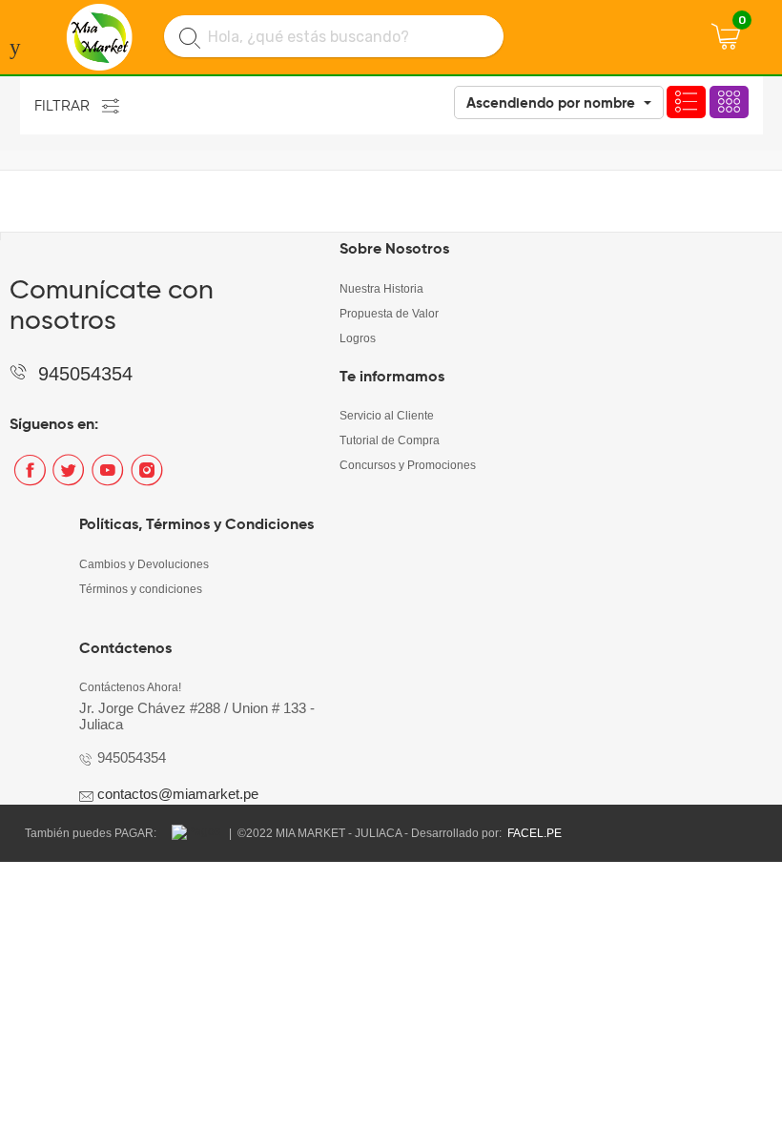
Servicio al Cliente (387, 415)
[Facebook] (29, 477)
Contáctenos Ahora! (130, 687)
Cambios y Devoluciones (144, 564)
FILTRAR (62, 105)
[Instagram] (146, 477)
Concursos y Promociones (408, 465)
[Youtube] (107, 477)
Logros (358, 338)
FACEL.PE (534, 833)
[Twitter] (68, 477)
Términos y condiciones (140, 589)
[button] (559, 102)
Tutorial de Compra (390, 440)
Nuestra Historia (381, 289)
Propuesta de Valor (389, 313)
